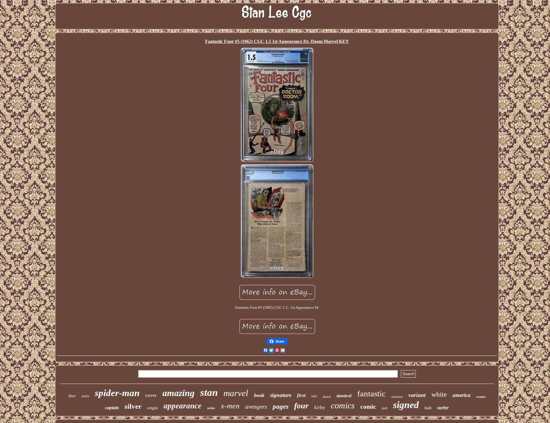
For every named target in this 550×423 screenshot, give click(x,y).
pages (280, 406)
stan (209, 392)
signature (280, 395)
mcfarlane (397, 396)
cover (151, 395)
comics (343, 405)
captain (112, 407)
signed (406, 405)
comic (368, 406)
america (462, 395)
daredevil (344, 396)
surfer (443, 407)
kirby (319, 407)
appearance (182, 406)
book (259, 395)
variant (417, 395)
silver (133, 406)
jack (384, 408)
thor (72, 396)
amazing (178, 393)
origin (152, 408)
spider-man (117, 393)
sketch (327, 396)
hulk (428, 408)
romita (481, 396)
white (439, 394)
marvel (235, 393)
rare (314, 396)
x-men (230, 406)
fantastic (371, 393)
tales (85, 396)
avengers (256, 406)
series (211, 408)
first (301, 395)
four (301, 405)
